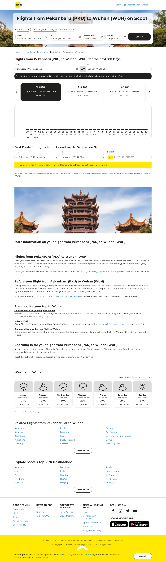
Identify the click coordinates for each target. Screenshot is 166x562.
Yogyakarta (19, 440)
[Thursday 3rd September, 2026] (43, 129)
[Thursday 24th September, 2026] (126, 129)
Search (139, 37)
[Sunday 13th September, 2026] (82, 129)
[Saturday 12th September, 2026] (78, 129)
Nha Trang (19, 479)
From (19, 35)
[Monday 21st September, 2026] (114, 129)
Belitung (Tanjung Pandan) (119, 436)
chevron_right (150, 92)
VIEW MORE (83, 450)
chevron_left (16, 92)
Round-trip (22, 29)
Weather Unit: (125, 377)
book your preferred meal (74, 313)
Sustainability (19, 525)
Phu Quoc (111, 483)
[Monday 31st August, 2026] (31, 129)
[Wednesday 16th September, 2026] (94, 129)
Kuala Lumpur (113, 471)
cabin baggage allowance (99, 271)
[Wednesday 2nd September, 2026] (39, 129)
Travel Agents (66, 512)
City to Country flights (85, 540)
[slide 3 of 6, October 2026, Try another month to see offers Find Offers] (125, 92)
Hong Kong (111, 479)
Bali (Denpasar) (67, 440)
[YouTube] (135, 511)
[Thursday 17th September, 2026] (98, 129)
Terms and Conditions (83, 554)
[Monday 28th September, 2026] (142, 129)
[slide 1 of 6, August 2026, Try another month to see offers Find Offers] (41, 92)
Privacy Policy (65, 554)
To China (41, 52)
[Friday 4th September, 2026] (47, 129)
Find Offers (40, 95)
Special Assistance (92, 523)
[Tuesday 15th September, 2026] (90, 129)
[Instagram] (120, 511)
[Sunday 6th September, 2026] (55, 129)
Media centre (19, 513)
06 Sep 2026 (90, 38)
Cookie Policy (41, 557)
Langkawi (65, 432)
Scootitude (18, 509)
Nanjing (64, 483)
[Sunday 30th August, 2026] (27, 129)
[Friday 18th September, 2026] (102, 129)
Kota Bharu (19, 436)
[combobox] (31, 38)
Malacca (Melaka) (114, 444)
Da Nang (110, 475)
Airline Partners (20, 521)
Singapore (19, 428)
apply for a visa (70, 291)
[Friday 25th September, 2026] (130, 129)
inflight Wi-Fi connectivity (110, 324)
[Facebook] (113, 511)
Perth (63, 428)
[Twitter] (128, 511)
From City (119, 540)
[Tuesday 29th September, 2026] (146, 129)
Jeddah (109, 467)
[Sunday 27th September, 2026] (138, 129)
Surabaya (18, 432)
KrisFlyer (40, 512)
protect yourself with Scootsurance (62, 296)
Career (16, 517)
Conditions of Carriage (89, 517)
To (51, 35)
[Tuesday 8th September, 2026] (63, 129)
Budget (110, 152)
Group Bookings (67, 516)
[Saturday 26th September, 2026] (134, 129)
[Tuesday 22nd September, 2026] (118, 129)
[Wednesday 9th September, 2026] (67, 129)
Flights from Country (105, 540)
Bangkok (64, 467)
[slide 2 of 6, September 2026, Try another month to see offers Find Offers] (83, 92)
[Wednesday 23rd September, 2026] (122, 129)
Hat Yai (63, 479)
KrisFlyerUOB (42, 516)
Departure (89, 35)
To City (56, 540)
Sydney (109, 428)
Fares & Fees (89, 526)
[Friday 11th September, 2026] (74, 129)
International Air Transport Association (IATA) (105, 286)
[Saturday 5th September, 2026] (51, 129)
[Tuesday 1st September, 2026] (35, 129)
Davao (109, 440)
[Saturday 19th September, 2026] (106, 129)
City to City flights (68, 540)
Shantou (64, 475)
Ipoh (62, 471)
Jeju (16, 471)
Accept (142, 556)
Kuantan (64, 444)
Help (85, 512)
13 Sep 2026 (112, 38)
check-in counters (31, 349)
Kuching (18, 444)
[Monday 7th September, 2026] (59, 129)
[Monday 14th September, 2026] (86, 129)
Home (17, 52)
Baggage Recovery (92, 530)
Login (118, 5)
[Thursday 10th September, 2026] (70, 129)
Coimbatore (112, 432)
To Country (47, 540)
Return (110, 35)
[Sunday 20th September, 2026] (110, 129)
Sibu (62, 436)
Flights (28, 52)
